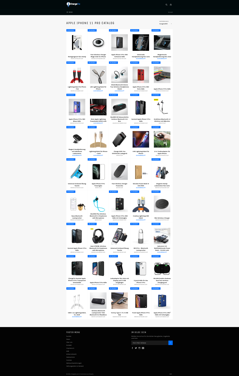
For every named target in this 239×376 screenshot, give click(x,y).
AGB (67, 351)
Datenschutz (70, 357)
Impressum (70, 348)
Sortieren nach (164, 21)
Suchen (68, 336)
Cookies (69, 360)
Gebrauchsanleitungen (74, 363)
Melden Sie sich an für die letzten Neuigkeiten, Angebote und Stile (150, 337)
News (68, 339)
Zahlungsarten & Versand (75, 366)
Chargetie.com (75, 374)
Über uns (69, 342)
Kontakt (69, 345)
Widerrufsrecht (71, 354)
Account (170, 12)
